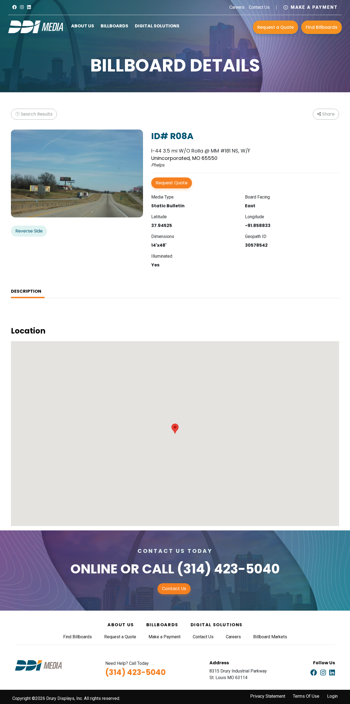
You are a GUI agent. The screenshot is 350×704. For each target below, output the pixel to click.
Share (328, 114)
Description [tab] (26, 291)
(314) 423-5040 (228, 569)
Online (94, 569)
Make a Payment (314, 7)
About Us (82, 26)
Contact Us (259, 7)
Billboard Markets (270, 636)
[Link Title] (14, 7)
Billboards (114, 26)
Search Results (36, 114)
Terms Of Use (306, 696)
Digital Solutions (157, 26)
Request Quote (172, 183)
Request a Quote (275, 27)
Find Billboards (321, 27)
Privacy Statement (267, 696)
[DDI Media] (35, 26)
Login (332, 696)
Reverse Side (29, 231)
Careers (236, 7)
